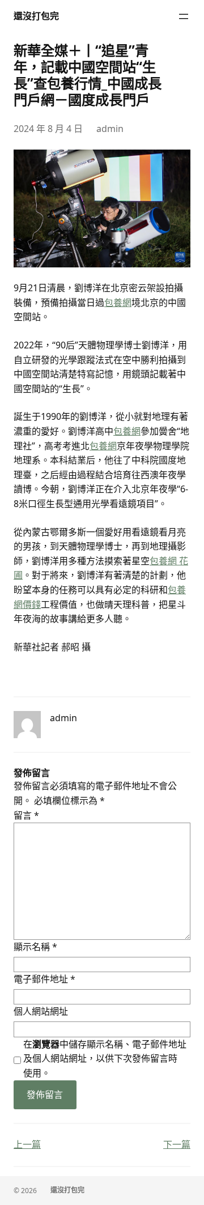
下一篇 (176, 1144)
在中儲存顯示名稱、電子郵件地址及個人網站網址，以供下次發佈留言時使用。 (104, 1058)
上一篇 (27, 1144)
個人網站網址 (41, 1011)
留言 (26, 815)
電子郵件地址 (44, 979)
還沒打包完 (36, 16)
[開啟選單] (183, 16)
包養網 (117, 302)
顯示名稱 (35, 946)
